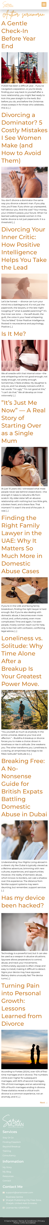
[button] (44, 4)
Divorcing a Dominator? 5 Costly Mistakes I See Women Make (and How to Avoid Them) (24, 137)
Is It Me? (13, 333)
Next (44, 1102)
